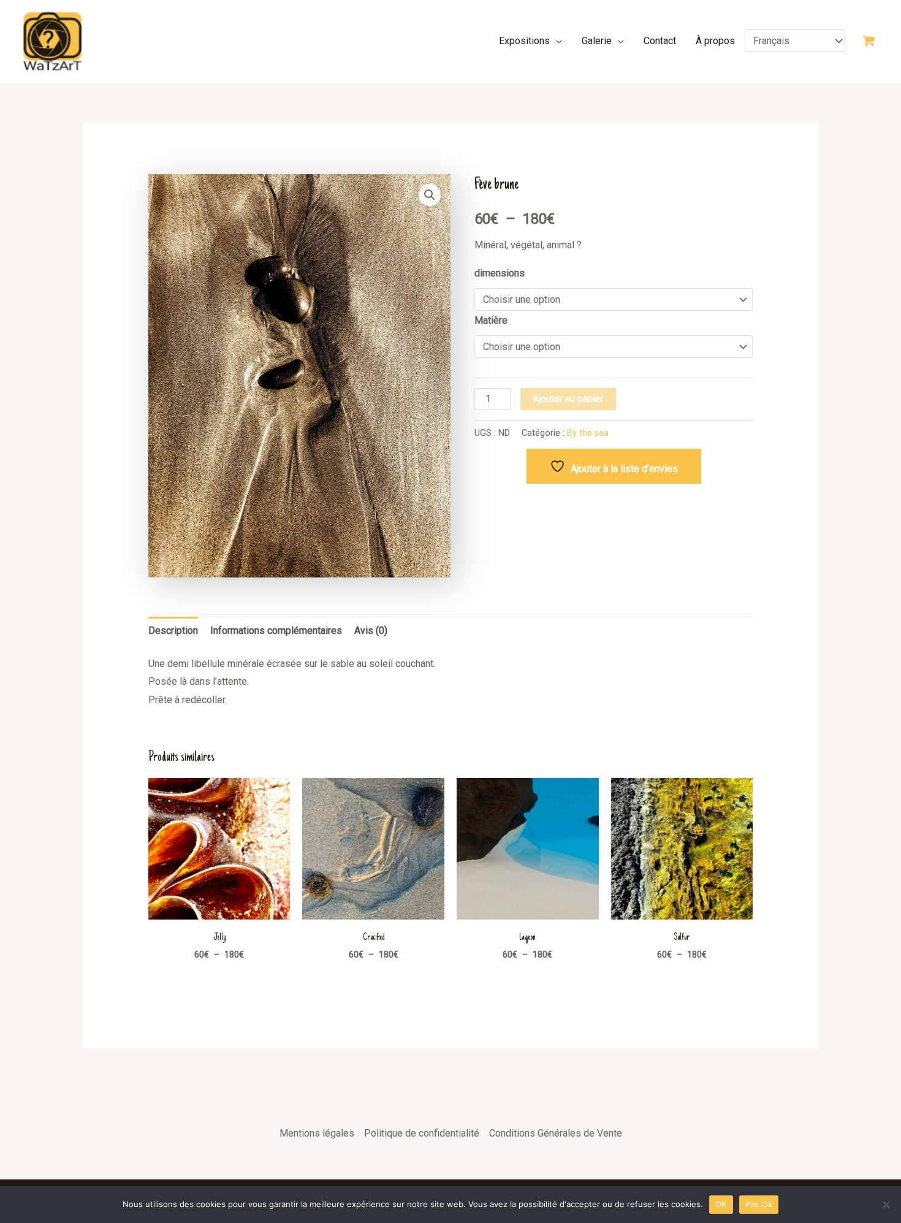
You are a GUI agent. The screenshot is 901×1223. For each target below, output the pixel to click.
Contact (660, 41)
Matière (491, 320)
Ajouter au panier (568, 399)
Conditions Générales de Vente (555, 1133)
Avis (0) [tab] (370, 630)
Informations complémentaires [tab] (276, 630)
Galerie (597, 41)
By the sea (588, 433)
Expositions (524, 41)
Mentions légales (316, 1133)
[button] (430, 195)
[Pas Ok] (886, 1204)
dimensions (499, 273)
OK (721, 1204)
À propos (715, 41)
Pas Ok (759, 1204)
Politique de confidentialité (421, 1133)
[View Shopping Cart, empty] (868, 41)
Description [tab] (173, 630)
